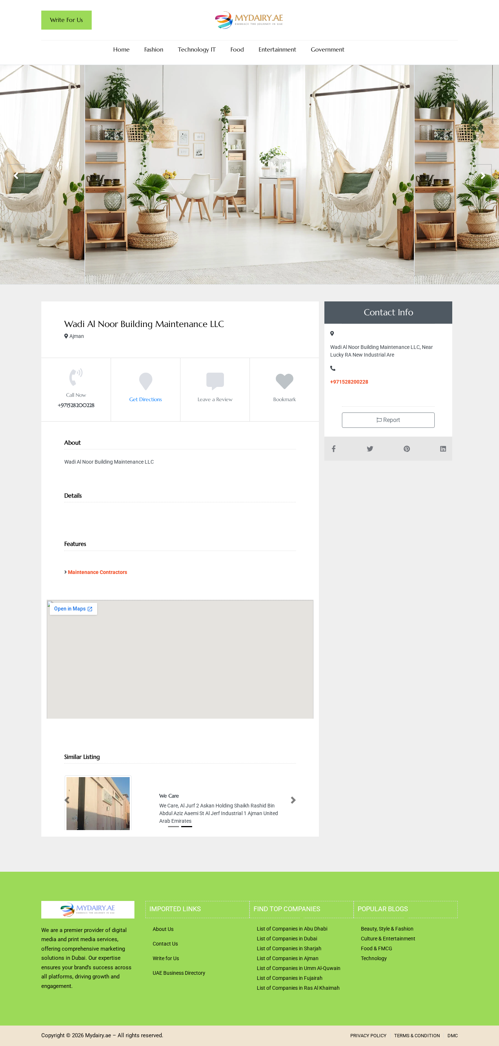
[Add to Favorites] (284, 387)
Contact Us (165, 971)
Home (121, 49)
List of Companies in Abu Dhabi (292, 956)
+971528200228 (349, 382)
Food (237, 49)
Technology (374, 986)
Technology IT (197, 49)
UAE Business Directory (179, 1001)
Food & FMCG (376, 976)
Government (327, 49)
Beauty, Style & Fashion (387, 956)
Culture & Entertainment (388, 966)
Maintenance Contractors (97, 572)
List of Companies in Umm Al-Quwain (298, 996)
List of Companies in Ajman (288, 986)
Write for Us (166, 986)
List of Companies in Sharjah (289, 976)
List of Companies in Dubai (287, 966)
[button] (67, 814)
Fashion (153, 49)
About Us (163, 957)
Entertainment (277, 49)
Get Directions (145, 399)
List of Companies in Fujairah (290, 1006)
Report (391, 420)
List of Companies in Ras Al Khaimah (298, 1016)
